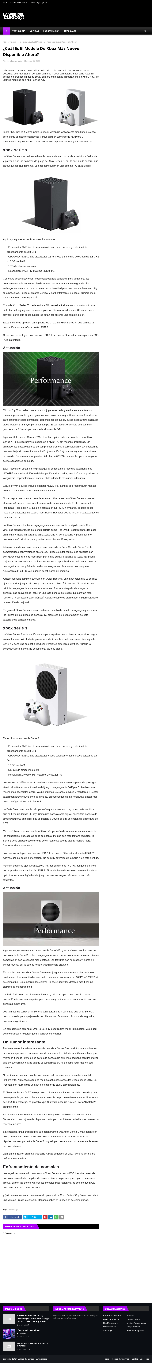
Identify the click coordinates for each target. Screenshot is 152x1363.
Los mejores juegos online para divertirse (32, 1344)
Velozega (107, 1330)
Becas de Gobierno (112, 1315)
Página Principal (9, 42)
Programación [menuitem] (51, 31)
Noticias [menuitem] (34, 31)
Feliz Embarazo (134, 1319)
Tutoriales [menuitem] (70, 31)
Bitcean (130, 1315)
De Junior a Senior (111, 1319)
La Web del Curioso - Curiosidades (32, 1359)
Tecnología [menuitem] (18, 31)
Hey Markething (110, 1323)
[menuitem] (6, 31)
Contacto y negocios (38, 2)
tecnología (22, 42)
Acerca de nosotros (18, 2)
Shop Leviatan (133, 1326)
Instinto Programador (136, 1323)
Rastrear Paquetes (135, 1330)
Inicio (5, 2)
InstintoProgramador (14, 61)
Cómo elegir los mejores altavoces (28, 1332)
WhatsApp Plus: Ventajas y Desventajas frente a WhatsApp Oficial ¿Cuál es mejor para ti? (33, 1318)
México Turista (109, 1326)
